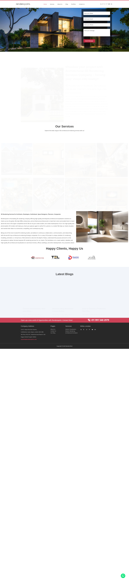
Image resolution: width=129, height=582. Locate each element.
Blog (67, 4)
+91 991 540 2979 (99, 319)
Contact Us (82, 4)
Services (52, 4)
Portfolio (73, 4)
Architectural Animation (71, 333)
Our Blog (53, 333)
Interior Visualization (70, 329)
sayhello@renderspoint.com (29, 339)
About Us (59, 4)
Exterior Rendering (70, 331)
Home (45, 4)
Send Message (89, 41)
